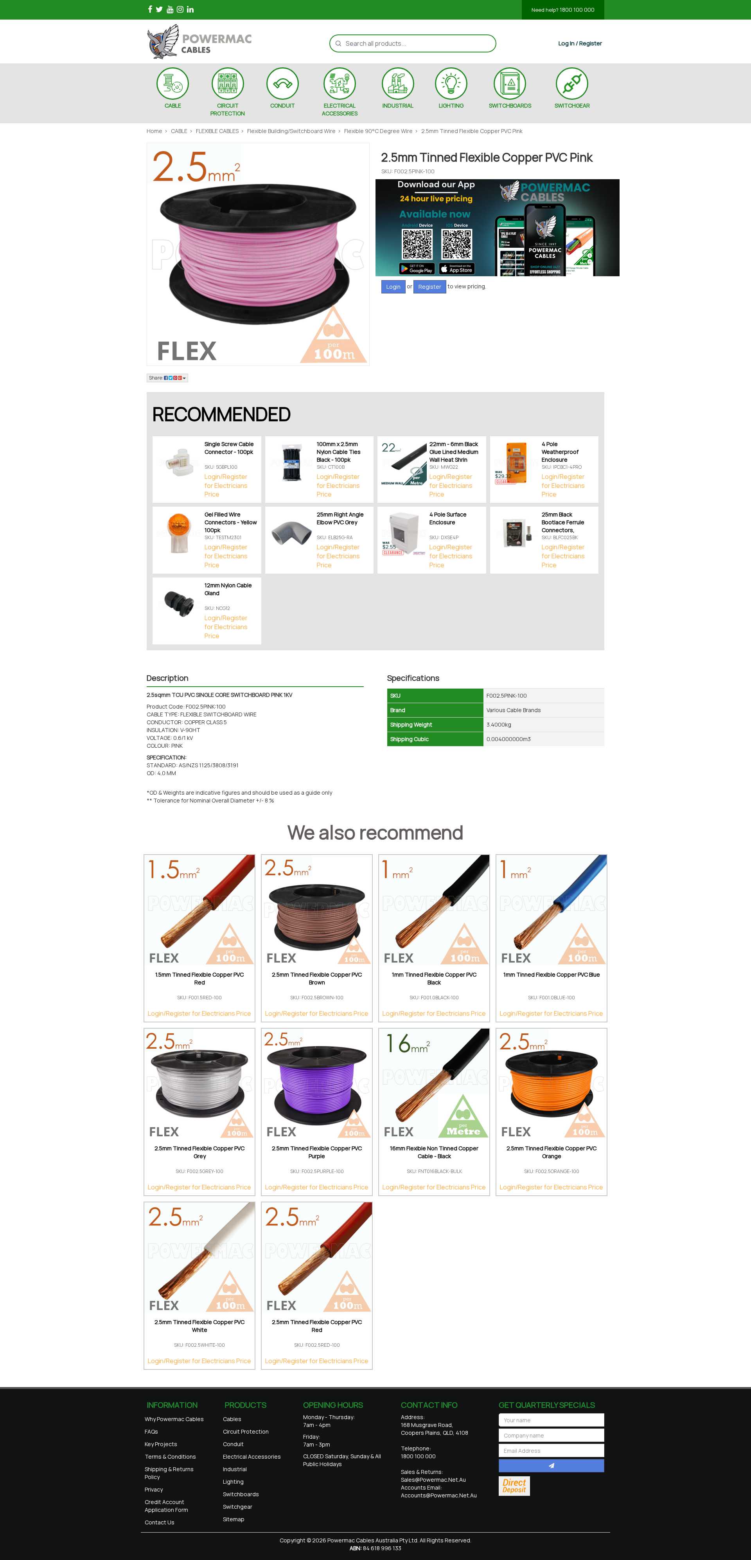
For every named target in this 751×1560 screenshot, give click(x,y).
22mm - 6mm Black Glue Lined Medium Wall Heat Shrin (453, 451)
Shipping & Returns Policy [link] (169, 1473)
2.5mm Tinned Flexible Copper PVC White (199, 1325)
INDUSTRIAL (398, 105)
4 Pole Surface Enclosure (448, 518)
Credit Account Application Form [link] (166, 1505)
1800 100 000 (563, 9)
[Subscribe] (551, 1465)
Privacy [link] (154, 1489)
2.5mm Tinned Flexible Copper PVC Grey (199, 1152)
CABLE (173, 105)
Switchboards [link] (241, 1494)
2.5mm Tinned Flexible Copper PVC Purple (317, 1152)
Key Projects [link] (161, 1444)
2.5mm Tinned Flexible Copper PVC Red (317, 1325)
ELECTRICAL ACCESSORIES (340, 109)
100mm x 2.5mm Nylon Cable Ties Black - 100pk (339, 451)
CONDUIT (282, 105)
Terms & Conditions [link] (170, 1456)
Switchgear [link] (237, 1506)
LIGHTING (451, 105)
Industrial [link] (235, 1469)
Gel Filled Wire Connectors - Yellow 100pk (231, 522)
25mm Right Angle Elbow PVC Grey (340, 518)
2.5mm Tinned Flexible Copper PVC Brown (317, 978)
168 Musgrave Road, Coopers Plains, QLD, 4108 (434, 1428)
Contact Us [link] (159, 1522)
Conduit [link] (233, 1444)
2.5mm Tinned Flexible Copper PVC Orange (551, 1152)
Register (430, 286)
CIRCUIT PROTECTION (227, 109)
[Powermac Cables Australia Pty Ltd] (212, 41)
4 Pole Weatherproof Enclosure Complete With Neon (561, 459)
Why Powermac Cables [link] (174, 1419)
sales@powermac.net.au (433, 1479)
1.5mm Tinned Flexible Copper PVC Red (199, 978)
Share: (156, 377)
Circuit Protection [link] (246, 1431)
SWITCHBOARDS (510, 105)
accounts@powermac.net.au (439, 1495)
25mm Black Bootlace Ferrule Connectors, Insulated (563, 526)
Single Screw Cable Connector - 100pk (229, 447)
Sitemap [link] (233, 1519)
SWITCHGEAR (572, 105)
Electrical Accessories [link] (252, 1456)
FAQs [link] (151, 1431)
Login (393, 286)
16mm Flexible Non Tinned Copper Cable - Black (434, 1152)
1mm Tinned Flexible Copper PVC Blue (551, 974)
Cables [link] (232, 1419)
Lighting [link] (233, 1481)
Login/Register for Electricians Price (226, 485)
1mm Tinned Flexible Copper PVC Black (434, 978)
